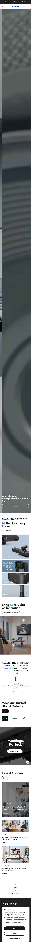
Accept (14, 928)
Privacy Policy (17, 922)
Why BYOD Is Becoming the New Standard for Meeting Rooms (14, 869)
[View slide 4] (18, 894)
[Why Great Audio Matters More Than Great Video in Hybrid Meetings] (15, 826)
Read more (5, 813)
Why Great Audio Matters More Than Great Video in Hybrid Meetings (15, 838)
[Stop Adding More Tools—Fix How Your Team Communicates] (15, 799)
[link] (13, 645)
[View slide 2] (15, 692)
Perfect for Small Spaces (16, 684)
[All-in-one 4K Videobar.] (23, 620)
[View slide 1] (14, 692)
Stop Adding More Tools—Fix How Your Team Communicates (15, 808)
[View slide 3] (17, 692)
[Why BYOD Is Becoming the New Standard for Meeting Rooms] (15, 854)
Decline (15, 933)
